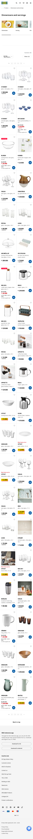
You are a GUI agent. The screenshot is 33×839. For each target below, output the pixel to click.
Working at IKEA (6, 781)
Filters (26, 56)
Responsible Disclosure (7, 831)
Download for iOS (16, 744)
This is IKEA (5, 778)
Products (6, 8)
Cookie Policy (5, 833)
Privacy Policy (5, 827)
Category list (5, 796)
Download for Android (16, 748)
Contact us (4, 770)
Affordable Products (7, 792)
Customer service (6, 763)
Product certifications (7, 800)
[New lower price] (25, 434)
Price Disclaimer (5, 829)
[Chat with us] (29, 828)
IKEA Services (5, 789)
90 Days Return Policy (7, 759)
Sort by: (7, 56)
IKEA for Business (6, 766)
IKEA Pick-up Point (6, 774)
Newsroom (4, 785)
